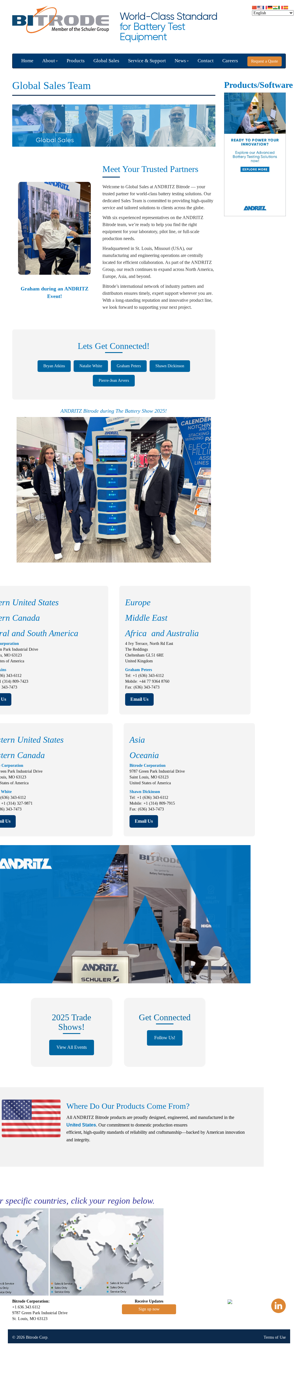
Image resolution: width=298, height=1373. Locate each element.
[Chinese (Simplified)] (254, 7)
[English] (259, 7)
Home (27, 60)
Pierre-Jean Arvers (114, 380)
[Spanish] (286, 7)
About (48, 60)
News (180, 60)
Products (76, 60)
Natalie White (90, 366)
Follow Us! (164, 1037)
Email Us (139, 699)
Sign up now (149, 1309)
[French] (265, 7)
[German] (270, 7)
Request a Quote (264, 61)
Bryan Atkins (54, 366)
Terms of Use (275, 1337)
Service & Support (147, 60)
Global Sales (106, 60)
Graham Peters (129, 366)
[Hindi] (275, 7)
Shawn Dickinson (169, 366)
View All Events (71, 1047)
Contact (206, 60)
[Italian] (280, 7)
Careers (230, 60)
